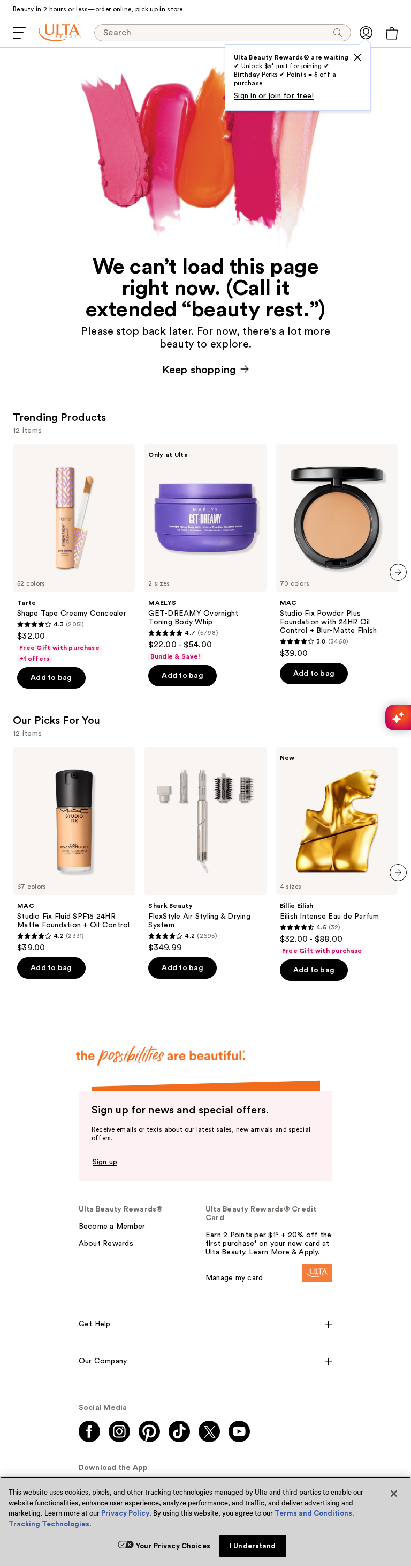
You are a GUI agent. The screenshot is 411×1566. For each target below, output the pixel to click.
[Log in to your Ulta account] (366, 33)
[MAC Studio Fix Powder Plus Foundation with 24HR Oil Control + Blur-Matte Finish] (337, 551)
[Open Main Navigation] (19, 32)
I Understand (253, 1545)
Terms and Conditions (313, 1513)
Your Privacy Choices (173, 1545)
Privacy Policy (125, 1513)
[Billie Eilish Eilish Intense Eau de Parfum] (337, 851)
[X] (357, 57)
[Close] (394, 1493)
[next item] (398, 572)
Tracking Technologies (49, 1523)
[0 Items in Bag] (391, 33)
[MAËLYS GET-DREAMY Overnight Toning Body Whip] (205, 552)
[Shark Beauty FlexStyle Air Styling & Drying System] (205, 850)
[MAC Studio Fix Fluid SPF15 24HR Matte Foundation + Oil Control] (74, 850)
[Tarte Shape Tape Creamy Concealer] (74, 553)
